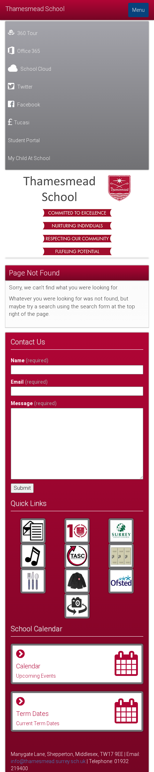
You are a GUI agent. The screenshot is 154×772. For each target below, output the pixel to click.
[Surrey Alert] (121, 530)
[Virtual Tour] (76, 605)
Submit (22, 488)
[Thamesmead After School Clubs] (76, 555)
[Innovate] (32, 580)
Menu (138, 10)
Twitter (24, 87)
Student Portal (24, 140)
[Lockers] (121, 555)
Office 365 (28, 51)
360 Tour (27, 33)
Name (29, 360)
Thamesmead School (34, 9)
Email (29, 382)
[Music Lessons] (32, 555)
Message (34, 403)
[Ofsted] (121, 580)
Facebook (28, 105)
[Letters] (32, 530)
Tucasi (21, 122)
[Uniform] (76, 580)
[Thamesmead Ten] (76, 530)
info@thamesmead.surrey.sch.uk (48, 761)
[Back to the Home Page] (77, 188)
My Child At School (29, 158)
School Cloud (35, 69)
